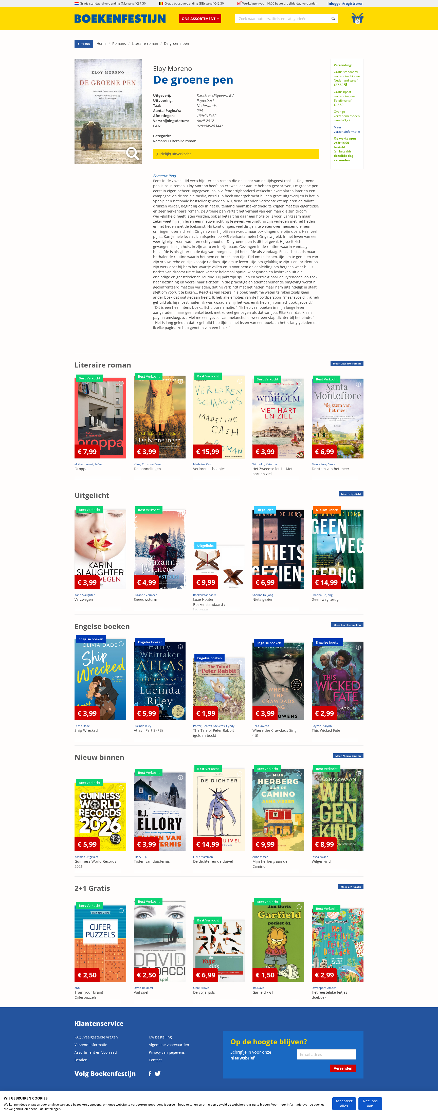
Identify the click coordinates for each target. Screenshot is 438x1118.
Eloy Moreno (172, 68)
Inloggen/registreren (345, 3)
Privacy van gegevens (167, 1052)
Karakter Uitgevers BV (214, 95)
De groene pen (176, 43)
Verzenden (343, 1068)
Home (101, 43)
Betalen (81, 1059)
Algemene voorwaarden (169, 1044)
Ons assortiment (198, 18)
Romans (119, 43)
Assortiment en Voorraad (96, 1052)
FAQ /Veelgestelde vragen (96, 1037)
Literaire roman (145, 43)
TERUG (85, 44)
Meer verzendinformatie (347, 129)
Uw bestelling (160, 1037)
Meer (347, 363)
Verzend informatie (91, 1044)
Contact (155, 1059)
